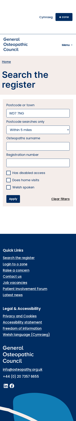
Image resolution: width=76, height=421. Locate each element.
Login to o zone (15, 264)
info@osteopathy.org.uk (22, 369)
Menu (66, 45)
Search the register (19, 257)
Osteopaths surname (23, 138)
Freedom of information (22, 328)
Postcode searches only (25, 121)
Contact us (12, 276)
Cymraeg (46, 17)
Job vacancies (15, 282)
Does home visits (25, 180)
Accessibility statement (22, 322)
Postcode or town (20, 105)
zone (64, 17)
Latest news (13, 295)
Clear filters (60, 199)
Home (6, 62)
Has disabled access (28, 173)
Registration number (22, 154)
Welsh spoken (23, 187)
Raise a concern (16, 270)
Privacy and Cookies (20, 316)
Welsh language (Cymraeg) (26, 334)
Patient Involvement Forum (25, 288)
